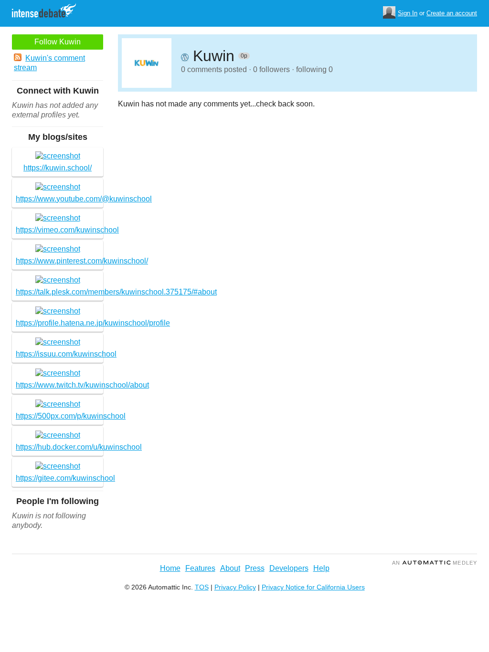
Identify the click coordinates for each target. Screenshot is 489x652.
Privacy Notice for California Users (313, 587)
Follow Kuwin (57, 42)
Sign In (407, 13)
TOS (202, 587)
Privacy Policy (235, 587)
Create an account (451, 13)
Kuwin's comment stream (49, 63)
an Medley (434, 563)
